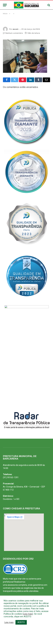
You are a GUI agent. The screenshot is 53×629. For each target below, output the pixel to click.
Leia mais (27, 614)
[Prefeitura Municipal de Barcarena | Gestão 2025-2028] (26, 5)
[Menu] (5, 5)
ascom (15, 29)
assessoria (13, 585)
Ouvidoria (7, 499)
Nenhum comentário (14, 33)
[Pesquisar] (48, 5)
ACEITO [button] (21, 622)
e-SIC (16, 499)
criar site (22, 579)
